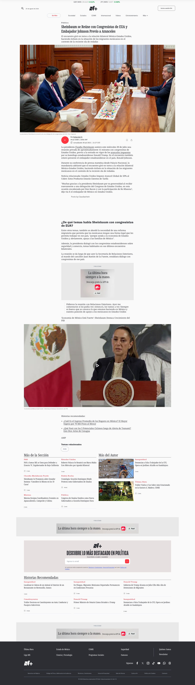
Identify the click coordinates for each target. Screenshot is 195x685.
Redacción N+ (78, 137)
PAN (26, 459)
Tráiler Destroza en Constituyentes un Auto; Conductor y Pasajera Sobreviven (46, 603)
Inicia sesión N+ (166, 8)
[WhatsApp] (164, 663)
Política (64, 495)
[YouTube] (159, 663)
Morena (27, 495)
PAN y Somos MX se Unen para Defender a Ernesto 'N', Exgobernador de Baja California (41, 464)
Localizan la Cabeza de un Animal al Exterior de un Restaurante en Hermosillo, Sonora (44, 586)
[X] (142, 663)
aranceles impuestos (120, 152)
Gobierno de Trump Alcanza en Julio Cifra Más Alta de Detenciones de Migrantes (145, 586)
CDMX (93, 15)
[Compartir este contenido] (131, 140)
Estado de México (63, 649)
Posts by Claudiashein (80, 196)
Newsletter (163, 654)
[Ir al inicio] (28, 663)
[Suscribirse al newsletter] (127, 561)
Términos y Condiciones (84, 673)
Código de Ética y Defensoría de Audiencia (58, 673)
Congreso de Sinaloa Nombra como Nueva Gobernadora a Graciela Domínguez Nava (77, 499)
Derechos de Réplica (34, 673)
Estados (83, 15)
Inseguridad (141, 459)
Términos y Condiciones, (95, 567)
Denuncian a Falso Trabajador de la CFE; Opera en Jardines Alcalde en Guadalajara (151, 464)
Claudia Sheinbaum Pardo (36, 475)
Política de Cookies (149, 673)
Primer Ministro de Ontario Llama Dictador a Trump (94, 602)
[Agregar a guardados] (127, 140)
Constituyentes (31, 599)
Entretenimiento (132, 15)
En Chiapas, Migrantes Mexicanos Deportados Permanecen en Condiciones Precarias (97, 586)
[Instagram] (148, 663)
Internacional (106, 15)
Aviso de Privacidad (108, 567)
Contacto (164, 673)
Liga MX (27, 655)
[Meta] (137, 663)
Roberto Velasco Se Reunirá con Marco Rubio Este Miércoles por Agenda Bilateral (78, 464)
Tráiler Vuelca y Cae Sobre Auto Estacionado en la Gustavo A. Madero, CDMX (152, 486)
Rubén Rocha (67, 475)
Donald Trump (130, 581)
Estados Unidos (68, 459)
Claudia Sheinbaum (84, 147)
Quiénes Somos (165, 649)
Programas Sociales (96, 655)
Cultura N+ (134, 673)
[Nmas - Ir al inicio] (93, 8)
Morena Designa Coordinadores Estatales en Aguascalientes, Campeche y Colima (41, 499)
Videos (118, 15)
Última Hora (141, 481)
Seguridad (125, 649)
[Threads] (169, 663)
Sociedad (71, 15)
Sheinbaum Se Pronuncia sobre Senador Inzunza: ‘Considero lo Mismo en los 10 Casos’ (39, 482)
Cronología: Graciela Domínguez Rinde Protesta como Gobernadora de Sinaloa (76, 480)
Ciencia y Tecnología (64, 655)
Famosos (124, 655)
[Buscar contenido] (22, 8)
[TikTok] (153, 663)
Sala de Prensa (120, 673)
